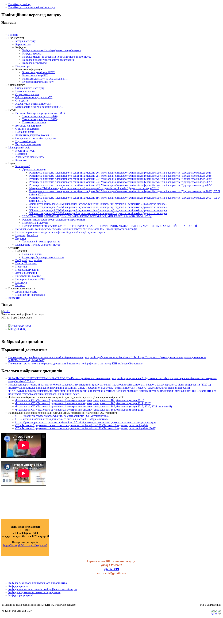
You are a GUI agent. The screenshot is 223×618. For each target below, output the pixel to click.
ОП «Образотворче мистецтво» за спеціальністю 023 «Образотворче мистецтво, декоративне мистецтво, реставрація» (85, 422)
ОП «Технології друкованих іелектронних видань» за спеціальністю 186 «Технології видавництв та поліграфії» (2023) (85, 428)
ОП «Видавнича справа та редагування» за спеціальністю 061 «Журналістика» (62, 415)
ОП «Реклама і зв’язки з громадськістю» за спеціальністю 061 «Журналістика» (62, 419)
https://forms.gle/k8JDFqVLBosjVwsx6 (25, 545)
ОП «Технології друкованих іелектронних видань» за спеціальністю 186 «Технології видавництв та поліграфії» (81, 425)
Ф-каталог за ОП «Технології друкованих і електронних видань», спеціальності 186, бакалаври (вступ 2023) (79, 409)
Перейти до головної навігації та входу (31, 7)
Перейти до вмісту (19, 4)
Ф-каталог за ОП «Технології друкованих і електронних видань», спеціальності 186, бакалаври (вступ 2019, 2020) (83, 403)
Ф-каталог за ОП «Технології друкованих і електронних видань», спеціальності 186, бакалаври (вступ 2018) (79, 400)
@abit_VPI (111, 569)
